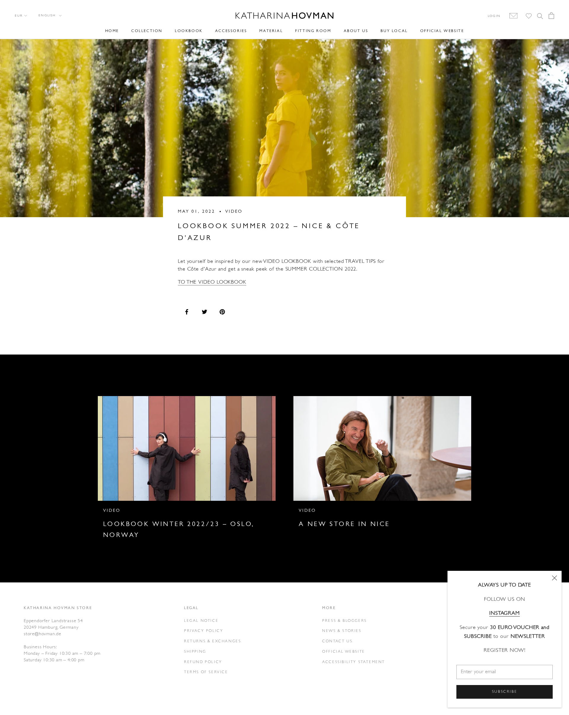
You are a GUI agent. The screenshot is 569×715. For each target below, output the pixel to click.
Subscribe (504, 692)
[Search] (540, 15)
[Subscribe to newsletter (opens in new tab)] (510, 16)
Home (112, 31)
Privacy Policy (203, 631)
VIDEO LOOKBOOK (221, 282)
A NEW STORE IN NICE (344, 524)
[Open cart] (551, 15)
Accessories (231, 31)
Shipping (195, 652)
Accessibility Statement (353, 662)
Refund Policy (203, 662)
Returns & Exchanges (212, 641)
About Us (356, 31)
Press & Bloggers (344, 621)
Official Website (442, 31)
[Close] (554, 578)
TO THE (187, 282)
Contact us (337, 641)
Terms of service (206, 672)
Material (271, 31)
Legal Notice (201, 621)
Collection (146, 31)
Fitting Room (313, 31)
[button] (50, 15)
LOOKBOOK (189, 31)
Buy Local (394, 31)
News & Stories (341, 631)
